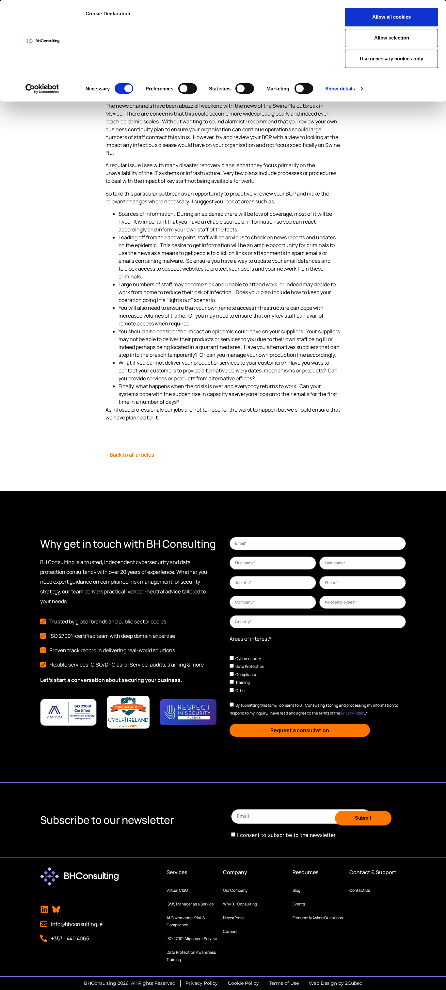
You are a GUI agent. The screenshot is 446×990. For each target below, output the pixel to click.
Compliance (246, 674)
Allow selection (391, 37)
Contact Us (359, 890)
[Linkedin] (44, 909)
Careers (230, 931)
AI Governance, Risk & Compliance (186, 921)
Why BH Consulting (240, 904)
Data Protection (249, 666)
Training (242, 682)
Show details (340, 88)
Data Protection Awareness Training (191, 956)
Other (240, 690)
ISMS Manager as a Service (190, 904)
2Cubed (353, 983)
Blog (296, 890)
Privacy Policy (353, 713)
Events (299, 904)
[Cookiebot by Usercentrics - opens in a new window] (42, 89)
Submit (363, 818)
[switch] (187, 88)
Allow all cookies (391, 17)
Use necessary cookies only (391, 58)
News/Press (233, 917)
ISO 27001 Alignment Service (192, 938)
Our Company (235, 890)
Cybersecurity (248, 658)
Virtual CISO (177, 890)
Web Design (323, 983)
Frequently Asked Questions (318, 917)
